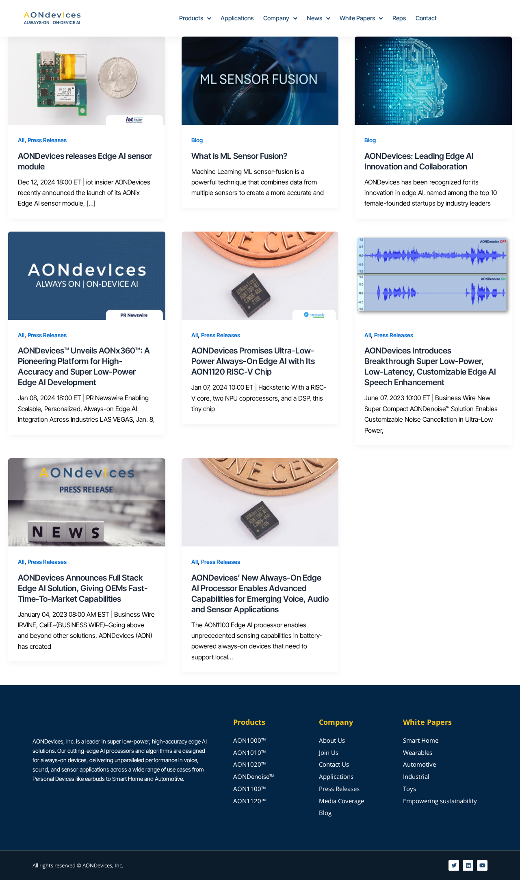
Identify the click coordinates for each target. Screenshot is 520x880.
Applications (237, 18)
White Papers (357, 18)
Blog (197, 140)
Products (191, 18)
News (314, 18)
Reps (399, 18)
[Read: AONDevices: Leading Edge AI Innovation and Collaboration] (433, 80)
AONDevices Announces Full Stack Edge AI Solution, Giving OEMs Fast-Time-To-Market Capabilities (83, 588)
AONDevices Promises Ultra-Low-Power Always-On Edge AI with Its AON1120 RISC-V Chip (253, 361)
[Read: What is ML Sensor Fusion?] (260, 80)
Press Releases (47, 140)
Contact (426, 18)
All (21, 140)
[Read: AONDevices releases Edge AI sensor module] (86, 80)
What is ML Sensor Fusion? (239, 156)
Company (276, 18)
